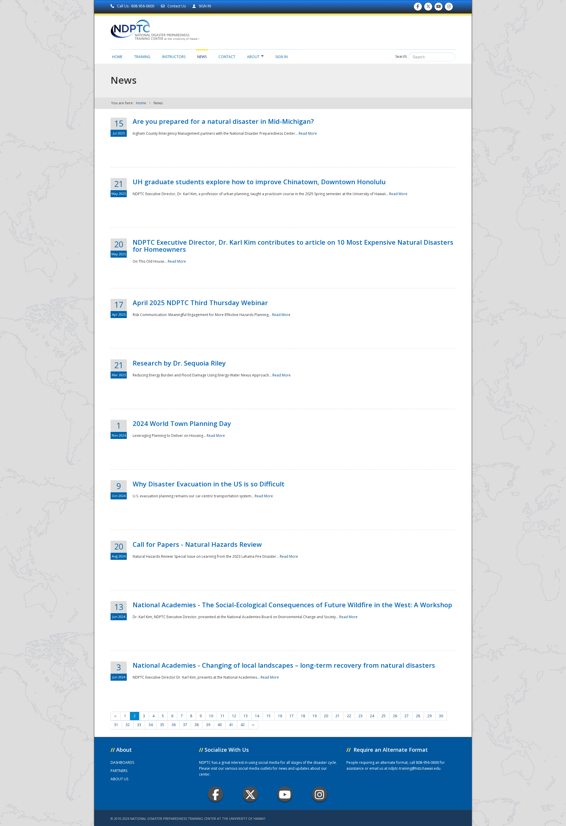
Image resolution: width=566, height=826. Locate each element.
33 (139, 724)
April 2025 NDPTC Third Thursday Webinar (200, 302)
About (253, 56)
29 (429, 715)
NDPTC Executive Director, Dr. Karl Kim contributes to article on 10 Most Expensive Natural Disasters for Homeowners (293, 246)
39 (208, 724)
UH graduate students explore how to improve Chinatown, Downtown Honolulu (259, 181)
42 (243, 724)
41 (231, 724)
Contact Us (177, 6)
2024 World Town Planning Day (182, 423)
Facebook (215, 794)
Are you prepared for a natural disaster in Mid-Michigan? (223, 121)
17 (291, 715)
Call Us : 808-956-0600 (135, 6)
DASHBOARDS (122, 762)
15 (268, 715)
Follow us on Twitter (428, 8)
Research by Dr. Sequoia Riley (179, 362)
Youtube (284, 794)
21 (337, 715)
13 (245, 715)
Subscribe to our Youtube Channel (438, 8)
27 (406, 715)
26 (395, 715)
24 (372, 715)
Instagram (319, 794)
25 (383, 715)
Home (117, 56)
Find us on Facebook (418, 8)
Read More (308, 133)
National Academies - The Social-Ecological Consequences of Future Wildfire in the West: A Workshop (292, 604)
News (202, 56)
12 (234, 715)
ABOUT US (119, 778)
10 (211, 715)
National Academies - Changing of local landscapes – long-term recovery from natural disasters (284, 665)
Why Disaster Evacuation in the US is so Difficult (208, 483)
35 (162, 724)
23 (360, 715)
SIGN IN (204, 6)
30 (441, 715)
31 (116, 724)
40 (220, 724)
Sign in (281, 56)
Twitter (250, 794)
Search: (401, 56)
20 (326, 715)
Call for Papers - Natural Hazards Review (197, 544)
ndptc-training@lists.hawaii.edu (414, 768)
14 (257, 715)
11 (223, 715)
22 (349, 715)
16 (280, 715)
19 (314, 715)
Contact (226, 56)
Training (142, 56)
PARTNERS (119, 770)
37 (185, 724)
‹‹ (115, 715)
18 (303, 715)
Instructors (173, 56)
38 (197, 724)
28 (418, 715)
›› (253, 724)
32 (128, 724)
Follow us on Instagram (449, 8)
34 (151, 724)
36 (174, 724)
